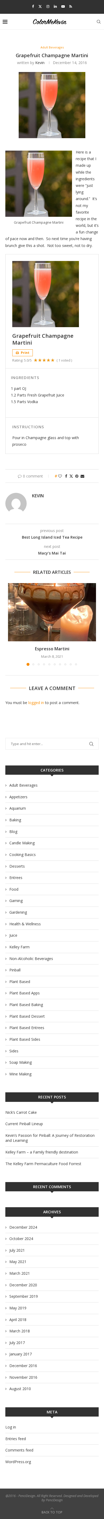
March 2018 (19, 1330)
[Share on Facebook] (66, 476)
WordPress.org (18, 1461)
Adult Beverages (23, 785)
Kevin (40, 62)
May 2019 (17, 1307)
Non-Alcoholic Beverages (31, 958)
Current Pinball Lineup (24, 1123)
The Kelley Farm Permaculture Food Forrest (43, 1163)
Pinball (15, 969)
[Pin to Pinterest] (76, 476)
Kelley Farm (19, 946)
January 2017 (20, 1353)
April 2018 (17, 1319)
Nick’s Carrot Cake (21, 1112)
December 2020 (23, 1284)
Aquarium (17, 808)
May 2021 (17, 1261)
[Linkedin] (55, 6)
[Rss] (70, 6)
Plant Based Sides (24, 1039)
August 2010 (20, 1388)
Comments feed (19, 1450)
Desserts (17, 866)
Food (13, 889)
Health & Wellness (25, 923)
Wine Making (20, 1073)
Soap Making (20, 1062)
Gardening (18, 912)
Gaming (16, 900)
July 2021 (17, 1250)
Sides (13, 1050)
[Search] (98, 21)
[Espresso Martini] (52, 612)
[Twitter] (40, 6)
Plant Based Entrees (26, 1027)
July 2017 (17, 1342)
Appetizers (18, 796)
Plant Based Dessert (27, 1016)
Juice (13, 935)
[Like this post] (60, 476)
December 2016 (23, 1365)
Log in (10, 1427)
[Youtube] (63, 6)
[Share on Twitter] (71, 476)
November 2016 (23, 1377)
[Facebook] (33, 6)
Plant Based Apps (24, 992)
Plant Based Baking (26, 1004)
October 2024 (21, 1238)
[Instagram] (47, 6)
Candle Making (22, 842)
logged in (36, 702)
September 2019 (23, 1296)
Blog (13, 831)
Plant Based (19, 981)
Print (24, 352)
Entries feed (15, 1438)
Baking (15, 819)
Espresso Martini (52, 649)
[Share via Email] (82, 476)
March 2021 (19, 1273)
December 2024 (23, 1227)
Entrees (15, 877)
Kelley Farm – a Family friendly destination (41, 1152)
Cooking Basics (22, 854)
